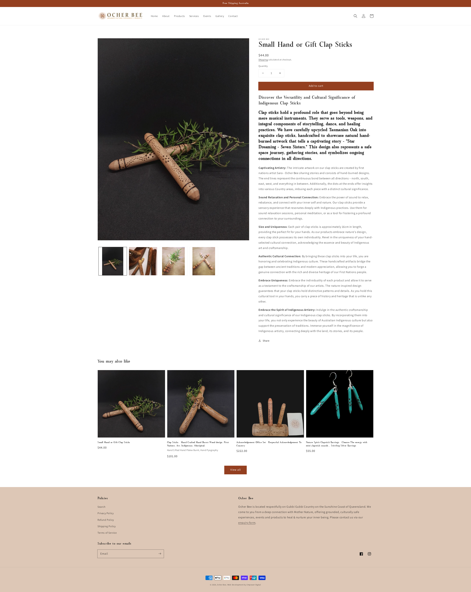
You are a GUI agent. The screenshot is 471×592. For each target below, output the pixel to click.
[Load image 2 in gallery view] (143, 261)
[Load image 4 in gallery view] (204, 261)
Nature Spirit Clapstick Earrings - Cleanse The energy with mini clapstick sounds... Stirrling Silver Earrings (336, 444)
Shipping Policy (107, 526)
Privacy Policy (106, 513)
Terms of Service (107, 532)
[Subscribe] (160, 554)
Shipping (263, 59)
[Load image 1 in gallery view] (112, 261)
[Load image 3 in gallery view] (173, 261)
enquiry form (246, 523)
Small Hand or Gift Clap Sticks (114, 442)
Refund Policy (106, 519)
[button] (355, 16)
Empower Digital (254, 585)
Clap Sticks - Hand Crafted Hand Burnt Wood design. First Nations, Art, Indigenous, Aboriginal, (198, 444)
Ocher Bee (221, 585)
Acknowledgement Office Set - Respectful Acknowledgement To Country (269, 444)
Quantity (263, 66)
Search (102, 506)
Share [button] (266, 340)
